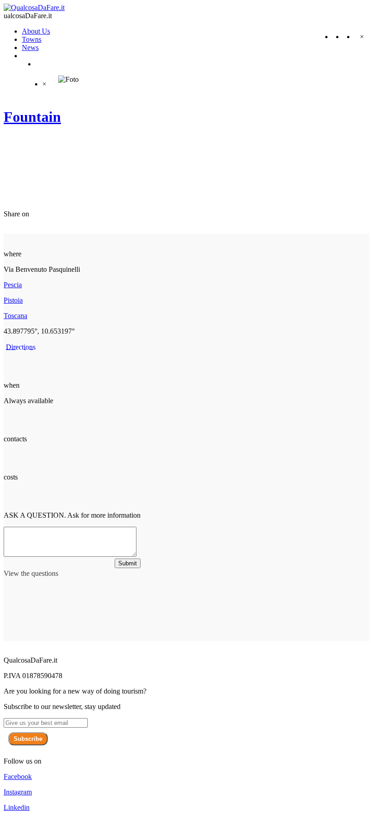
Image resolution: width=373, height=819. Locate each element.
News (30, 47)
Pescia (13, 285)
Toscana (15, 316)
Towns (31, 39)
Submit (127, 563)
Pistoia (13, 300)
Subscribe (28, 738)
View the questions (31, 573)
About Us (36, 31)
